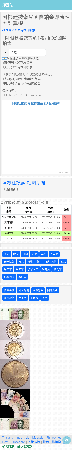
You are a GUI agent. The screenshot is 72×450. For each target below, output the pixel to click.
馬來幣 (20, 269)
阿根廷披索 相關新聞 (23, 183)
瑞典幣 (8, 269)
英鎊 (43, 254)
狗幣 (44, 298)
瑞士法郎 (9, 261)
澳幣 (30, 261)
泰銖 (63, 261)
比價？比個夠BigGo (56, 442)
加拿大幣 (33, 269)
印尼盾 (22, 276)
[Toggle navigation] (66, 5)
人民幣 (54, 254)
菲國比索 (9, 276)
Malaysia (37, 437)
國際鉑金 (52, 290)
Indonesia (22, 437)
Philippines (54, 437)
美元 (6, 254)
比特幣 (22, 298)
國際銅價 (23, 290)
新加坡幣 (51, 261)
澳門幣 (58, 269)
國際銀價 (9, 298)
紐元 (39, 261)
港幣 (34, 254)
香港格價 (34, 442)
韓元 (21, 261)
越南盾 (46, 269)
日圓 (25, 254)
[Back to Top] (66, 440)
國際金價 (9, 290)
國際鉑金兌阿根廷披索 (20, 30)
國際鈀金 (38, 290)
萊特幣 (34, 298)
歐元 (15, 254)
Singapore (18, 442)
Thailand (7, 437)
